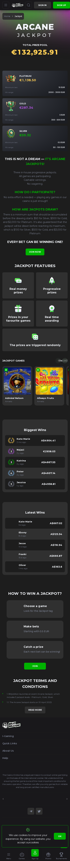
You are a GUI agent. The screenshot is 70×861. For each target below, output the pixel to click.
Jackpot (18, 16)
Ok (60, 836)
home (7, 16)
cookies (34, 842)
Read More (35, 710)
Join (35, 666)
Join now (35, 252)
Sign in (42, 5)
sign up (61, 5)
